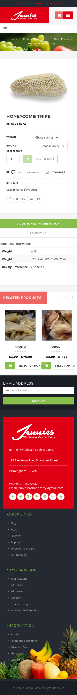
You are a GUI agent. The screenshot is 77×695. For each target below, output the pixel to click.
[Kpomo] (20, 325)
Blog (13, 523)
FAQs (13, 529)
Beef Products (63, 39)
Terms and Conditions (23, 641)
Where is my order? (22, 548)
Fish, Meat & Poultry (36, 39)
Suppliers (16, 666)
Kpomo (20, 346)
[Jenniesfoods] (24, 15)
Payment (16, 536)
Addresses (16, 591)
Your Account (18, 578)
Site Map (15, 634)
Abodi (57, 346)
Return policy (18, 555)
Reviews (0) (38, 233)
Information (17, 585)
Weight (11, 137)
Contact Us (17, 660)
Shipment (16, 542)
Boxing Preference (14, 148)
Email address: (18, 383)
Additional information (38, 223)
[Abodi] (57, 325)
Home (14, 39)
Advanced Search (20, 647)
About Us (16, 653)
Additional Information (24, 610)
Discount (15, 598)
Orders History (19, 604)
